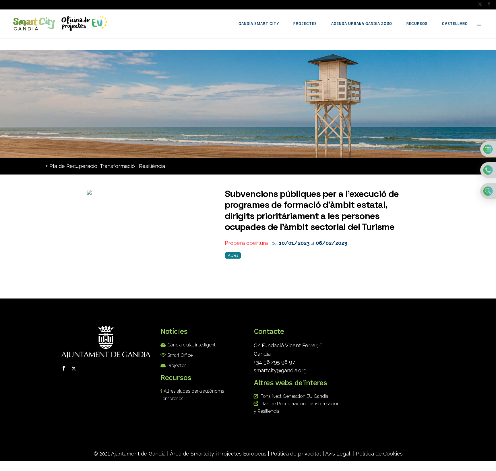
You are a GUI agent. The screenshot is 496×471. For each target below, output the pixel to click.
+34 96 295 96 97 (274, 362)
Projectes (177, 365)
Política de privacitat (296, 454)
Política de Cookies (379, 454)
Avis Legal (337, 454)
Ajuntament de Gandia (138, 454)
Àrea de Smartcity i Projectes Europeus (218, 454)
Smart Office (180, 355)
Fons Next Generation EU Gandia (294, 396)
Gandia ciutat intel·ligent (191, 345)
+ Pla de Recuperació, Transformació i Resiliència (105, 166)
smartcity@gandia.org (280, 370)
